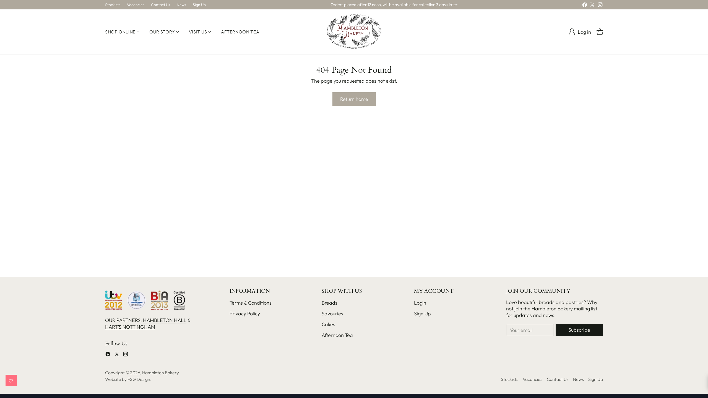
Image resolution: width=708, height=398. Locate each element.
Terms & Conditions (251, 303)
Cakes (328, 324)
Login (420, 303)
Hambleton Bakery (160, 372)
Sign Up (422, 313)
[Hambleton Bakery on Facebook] (584, 5)
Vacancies (532, 379)
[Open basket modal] (600, 32)
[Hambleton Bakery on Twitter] (592, 5)
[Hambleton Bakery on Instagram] (600, 5)
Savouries (332, 313)
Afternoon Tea (337, 335)
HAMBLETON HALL (164, 320)
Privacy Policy (245, 313)
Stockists (509, 379)
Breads (329, 303)
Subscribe (579, 330)
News (578, 379)
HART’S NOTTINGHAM (130, 327)
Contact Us (558, 379)
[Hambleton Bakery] (354, 32)
